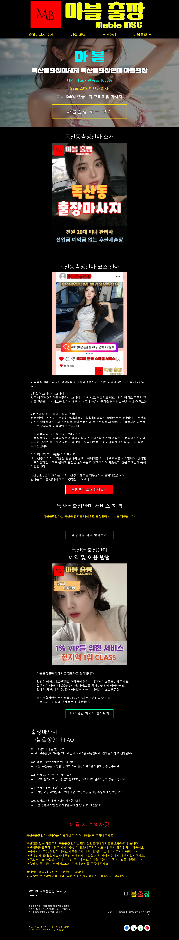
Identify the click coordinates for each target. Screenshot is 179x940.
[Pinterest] (147, 928)
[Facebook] (127, 928)
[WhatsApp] (140, 928)
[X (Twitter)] (134, 928)
